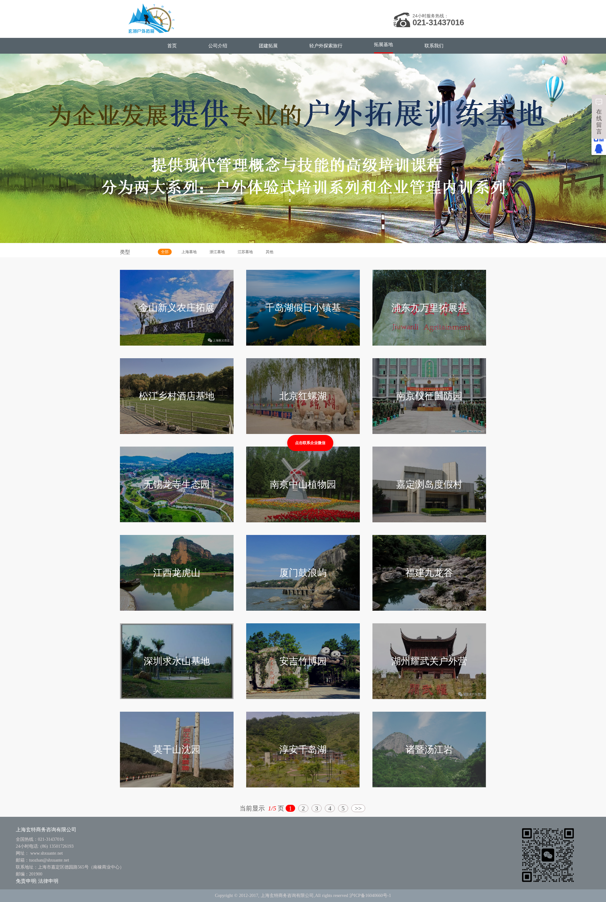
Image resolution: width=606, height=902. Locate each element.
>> (358, 808)
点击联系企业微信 (310, 443)
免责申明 (26, 881)
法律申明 (48, 881)
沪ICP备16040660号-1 (370, 895)
